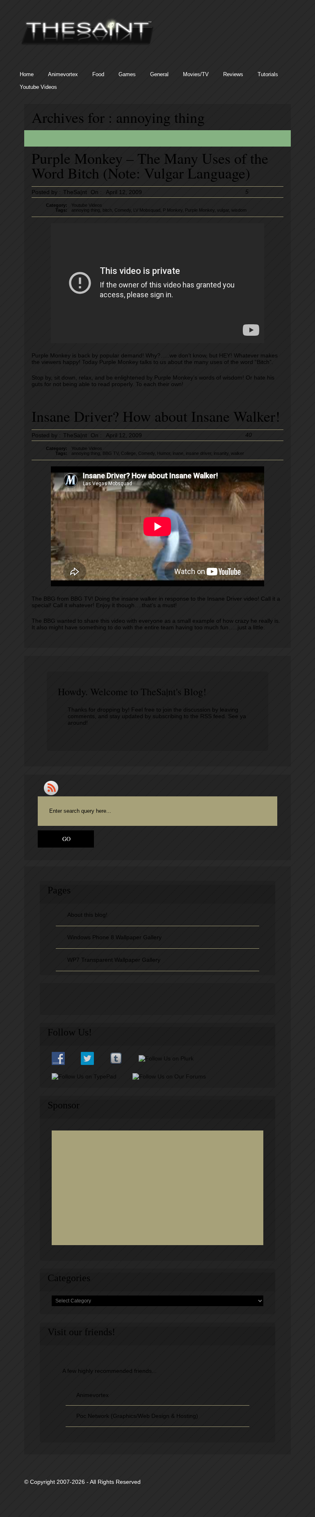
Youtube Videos (38, 87)
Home (27, 74)
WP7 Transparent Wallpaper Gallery (113, 959)
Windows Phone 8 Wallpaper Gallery (114, 937)
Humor (163, 453)
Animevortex (63, 74)
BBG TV (111, 453)
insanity (221, 453)
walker (237, 453)
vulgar (223, 210)
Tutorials (268, 74)
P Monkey (173, 210)
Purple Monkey (200, 210)
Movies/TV (196, 74)
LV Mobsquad (146, 210)
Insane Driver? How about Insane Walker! (156, 416)
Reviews (233, 74)
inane (178, 453)
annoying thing (85, 210)
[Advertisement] (157, 1187)
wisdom (239, 210)
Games (127, 74)
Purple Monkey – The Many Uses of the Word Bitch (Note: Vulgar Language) (150, 165)
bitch (107, 210)
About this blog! (87, 914)
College (128, 453)
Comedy (122, 210)
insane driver (198, 453)
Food (98, 74)
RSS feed (212, 716)
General (159, 74)
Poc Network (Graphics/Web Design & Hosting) (137, 1416)
